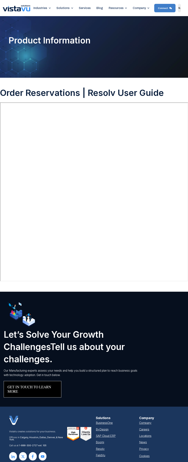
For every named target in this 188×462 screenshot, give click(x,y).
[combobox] (182, 8)
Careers (144, 429)
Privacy (144, 449)
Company (145, 423)
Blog (99, 8)
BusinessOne (104, 423)
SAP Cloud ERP (106, 436)
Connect (163, 8)
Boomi (100, 442)
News (143, 442)
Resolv (100, 449)
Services (85, 8)
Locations (145, 436)
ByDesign (102, 429)
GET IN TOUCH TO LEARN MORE (29, 389)
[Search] (179, 8)
